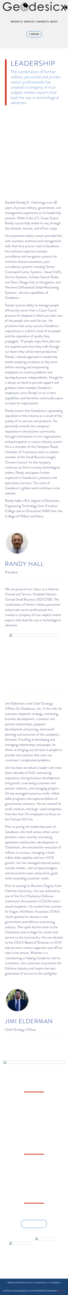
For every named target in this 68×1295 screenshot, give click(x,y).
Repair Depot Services (34, 1191)
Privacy (30, 1282)
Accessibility (55, 1282)
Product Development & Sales (34, 1197)
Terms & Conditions (16, 1282)
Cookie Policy (41, 1282)
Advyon (61, 1291)
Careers (34, 34)
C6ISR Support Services (34, 1167)
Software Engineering (34, 1185)
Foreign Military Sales (34, 1179)
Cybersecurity (34, 1173)
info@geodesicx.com (31, 1104)
